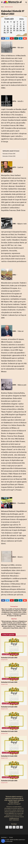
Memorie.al (4, 839)
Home (2, 6)
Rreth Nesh (3, 837)
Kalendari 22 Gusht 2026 (9, 731)
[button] (3, 841)
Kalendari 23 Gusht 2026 (9, 707)
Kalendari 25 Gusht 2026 (9, 153)
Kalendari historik (9, 6)
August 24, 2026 (5, 659)
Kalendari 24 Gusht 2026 (9, 156)
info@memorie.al (14, 818)
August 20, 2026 (5, 708)
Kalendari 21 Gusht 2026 (9, 756)
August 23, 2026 (5, 684)
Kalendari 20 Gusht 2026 (9, 780)
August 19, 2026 (4, 782)
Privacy (11, 837)
